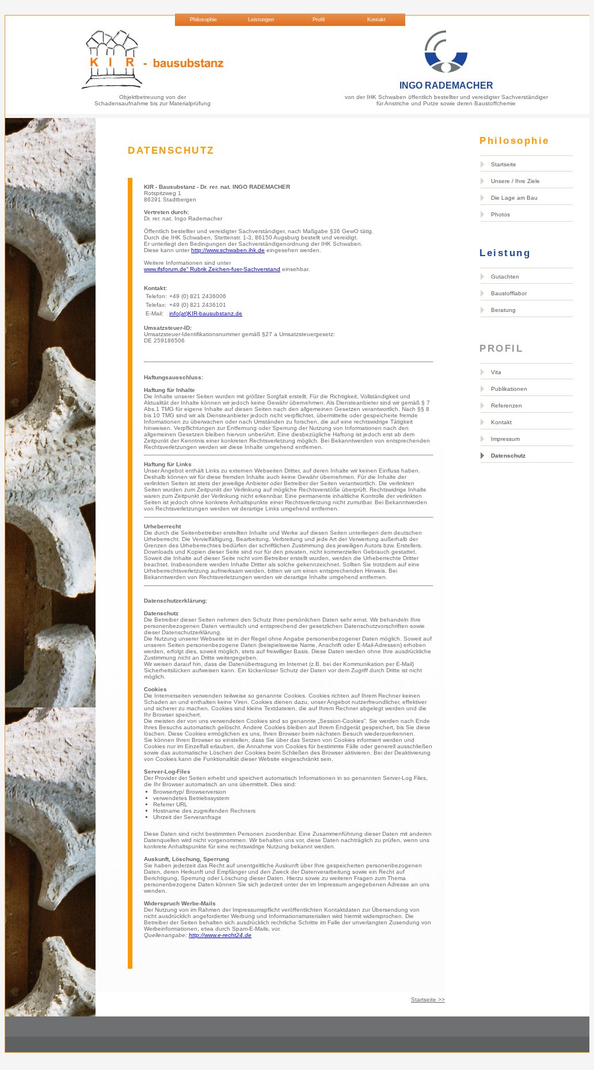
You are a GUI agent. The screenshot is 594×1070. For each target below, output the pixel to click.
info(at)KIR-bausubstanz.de (205, 313)
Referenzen (506, 405)
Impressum (505, 439)
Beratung (503, 310)
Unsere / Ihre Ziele (515, 181)
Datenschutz (508, 455)
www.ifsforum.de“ (212, 269)
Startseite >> (428, 999)
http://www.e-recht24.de (220, 935)
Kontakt (501, 422)
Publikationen (509, 389)
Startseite (503, 164)
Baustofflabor (509, 293)
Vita (496, 372)
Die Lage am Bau (514, 198)
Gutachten (505, 276)
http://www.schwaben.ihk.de (228, 250)
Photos (500, 214)
